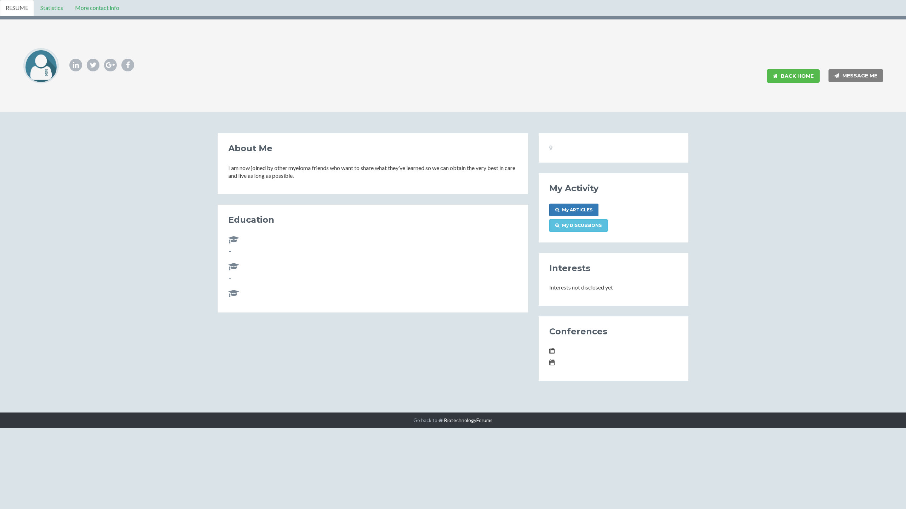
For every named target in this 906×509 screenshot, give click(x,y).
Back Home (796, 76)
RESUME (17, 7)
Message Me (859, 75)
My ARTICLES (576, 209)
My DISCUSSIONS (581, 225)
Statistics (51, 7)
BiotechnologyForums (468, 420)
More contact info (97, 7)
